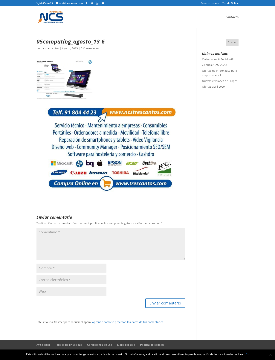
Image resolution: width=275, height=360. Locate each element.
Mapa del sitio (126, 344)
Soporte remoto (210, 3)
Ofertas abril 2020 (213, 86)
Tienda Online (230, 3)
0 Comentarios (90, 48)
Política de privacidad (68, 344)
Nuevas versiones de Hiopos (219, 81)
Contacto (232, 17)
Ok (247, 354)
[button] (64, 79)
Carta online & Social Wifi (217, 59)
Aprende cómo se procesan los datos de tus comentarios (127, 322)
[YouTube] (103, 3)
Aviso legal (43, 344)
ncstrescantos (50, 48)
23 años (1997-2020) (214, 65)
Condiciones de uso (99, 344)
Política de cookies (152, 344)
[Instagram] (97, 3)
